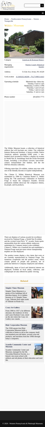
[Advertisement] (22, 123)
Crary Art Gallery (13, 307)
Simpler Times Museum (15, 288)
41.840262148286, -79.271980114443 (30, 77)
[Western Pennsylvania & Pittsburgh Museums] (22, 5)
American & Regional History (33, 60)
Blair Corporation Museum (16, 325)
